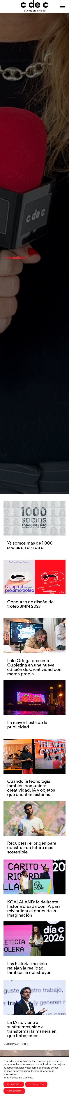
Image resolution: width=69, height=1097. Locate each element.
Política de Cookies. (21, 1077)
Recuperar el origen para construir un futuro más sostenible (31, 847)
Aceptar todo (13, 1084)
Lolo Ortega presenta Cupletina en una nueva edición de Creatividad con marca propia (34, 667)
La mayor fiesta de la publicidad (27, 724)
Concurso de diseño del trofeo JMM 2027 (31, 604)
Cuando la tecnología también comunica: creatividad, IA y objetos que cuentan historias (31, 788)
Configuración (14, 1091)
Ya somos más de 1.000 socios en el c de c (30, 545)
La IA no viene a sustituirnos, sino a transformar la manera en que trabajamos (31, 1029)
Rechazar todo (36, 1084)
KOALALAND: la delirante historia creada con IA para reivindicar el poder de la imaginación (34, 909)
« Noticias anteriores (17, 1044)
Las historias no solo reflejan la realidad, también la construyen (29, 968)
